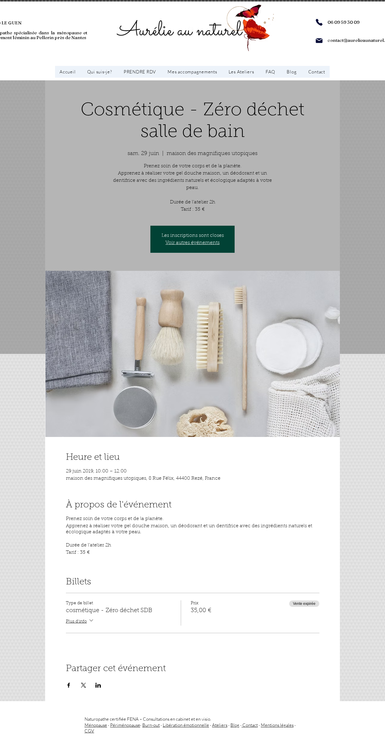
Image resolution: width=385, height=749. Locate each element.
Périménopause (125, 725)
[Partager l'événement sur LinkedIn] (98, 685)
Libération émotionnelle (186, 725)
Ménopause (96, 725)
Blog (234, 725)
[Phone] (319, 22)
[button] (192, 72)
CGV (89, 731)
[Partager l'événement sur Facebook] (69, 685)
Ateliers (219, 725)
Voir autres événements (192, 242)
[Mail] (319, 41)
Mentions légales (277, 725)
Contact (250, 725)
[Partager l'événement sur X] (83, 685)
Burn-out (151, 725)
